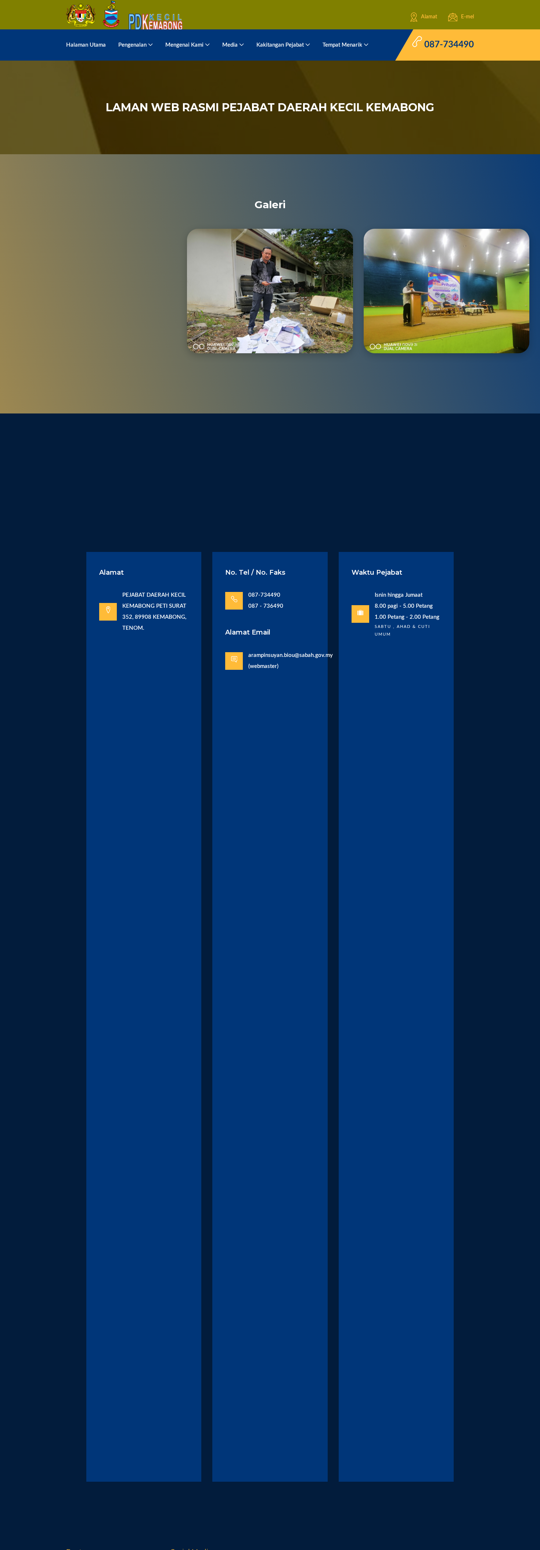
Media (230, 45)
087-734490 (448, 44)
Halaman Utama (86, 45)
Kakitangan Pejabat (280, 45)
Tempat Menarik (342, 45)
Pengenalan (132, 45)
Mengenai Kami (184, 45)
